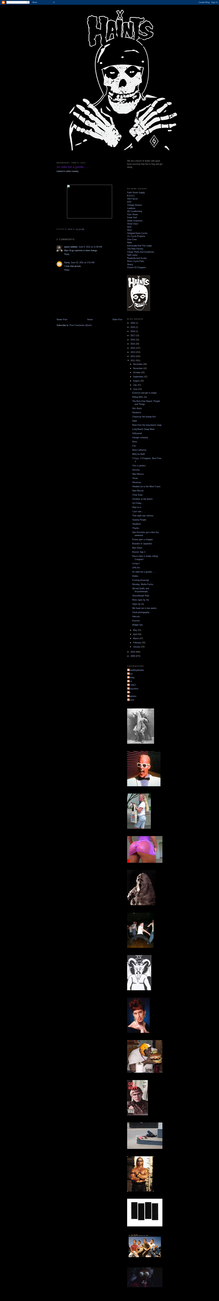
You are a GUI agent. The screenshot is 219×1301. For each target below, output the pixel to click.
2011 (133, 360)
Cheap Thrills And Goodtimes (140, 252)
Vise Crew (132, 239)
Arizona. (136, 470)
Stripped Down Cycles (137, 233)
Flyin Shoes (132, 214)
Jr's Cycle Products (136, 236)
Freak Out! (132, 217)
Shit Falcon (132, 199)
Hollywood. (137, 433)
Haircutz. (136, 616)
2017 (133, 335)
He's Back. (137, 408)
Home (90, 319)
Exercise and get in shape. (144, 393)
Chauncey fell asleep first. (144, 416)
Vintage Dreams (134, 205)
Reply (67, 254)
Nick (130, 681)
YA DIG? (132, 685)
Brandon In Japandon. (142, 543)
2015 (133, 344)
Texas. (135, 478)
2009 (133, 656)
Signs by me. (138, 604)
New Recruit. (138, 490)
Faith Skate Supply (136, 192)
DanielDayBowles (136, 670)
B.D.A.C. (131, 196)
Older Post (117, 319)
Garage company (140, 437)
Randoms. (137, 412)
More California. (139, 450)
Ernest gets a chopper (142, 539)
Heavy (130, 264)
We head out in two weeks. (144, 608)
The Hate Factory (135, 249)
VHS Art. (136, 567)
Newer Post (62, 319)
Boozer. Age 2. (139, 552)
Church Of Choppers (136, 267)
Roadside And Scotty (137, 258)
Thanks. (136, 528)
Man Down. (137, 548)
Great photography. (141, 612)
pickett (131, 700)
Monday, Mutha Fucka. (143, 584)
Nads (129, 242)
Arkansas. (137, 482)
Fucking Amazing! (140, 580)
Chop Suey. (137, 495)
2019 (133, 327)
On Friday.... (138, 503)
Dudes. (135, 576)
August (136, 381)
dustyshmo (133, 688)
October (137, 372)
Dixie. (135, 441)
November (138, 368)
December (138, 364)
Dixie (129, 230)
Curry (67, 262)
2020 (133, 323)
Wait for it (136, 507)
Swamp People (139, 520)
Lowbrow (131, 208)
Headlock (136, 524)
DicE (129, 227)
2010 (133, 652)
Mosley (131, 677)
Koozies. (136, 620)
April (135, 634)
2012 (133, 356)
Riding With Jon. (139, 397)
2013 (133, 352)
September (138, 376)
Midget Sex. (137, 625)
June (135, 389)
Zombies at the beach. (142, 499)
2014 (133, 348)
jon (129, 692)
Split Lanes (132, 255)
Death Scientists (135, 221)
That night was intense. (143, 515)
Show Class (132, 224)
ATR (129, 202)
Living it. (136, 563)
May (135, 630)
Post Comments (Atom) (81, 325)
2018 (133, 331)
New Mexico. (138, 474)
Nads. (135, 421)
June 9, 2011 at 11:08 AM (90, 247)
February (137, 642)
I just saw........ (139, 511)
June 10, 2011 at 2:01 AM (82, 262)
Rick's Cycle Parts (135, 261)
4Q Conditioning (134, 211)
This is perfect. (139, 465)
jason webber (71, 247)
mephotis (132, 696)
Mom (130, 674)
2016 (133, 339)
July (135, 385)
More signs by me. (141, 600)
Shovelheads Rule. (141, 595)
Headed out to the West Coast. (146, 486)
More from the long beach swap (146, 425)
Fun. (134, 446)
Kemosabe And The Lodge (139, 245)
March (136, 638)
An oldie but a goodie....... (144, 572)
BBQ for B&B (138, 454)
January (137, 647)
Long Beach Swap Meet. (143, 429)
